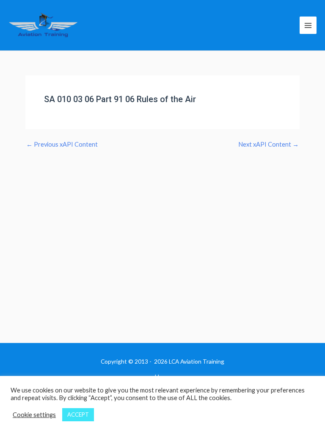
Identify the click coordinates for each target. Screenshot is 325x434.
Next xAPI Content (268, 145)
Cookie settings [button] (34, 414)
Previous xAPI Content (62, 145)
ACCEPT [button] (78, 414)
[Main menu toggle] (308, 25)
